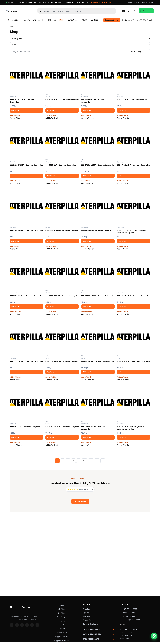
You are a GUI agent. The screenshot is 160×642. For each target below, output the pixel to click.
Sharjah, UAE (129, 20)
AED (143, 2)
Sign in (151, 2)
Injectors (61, 621)
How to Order (72, 20)
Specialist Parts (91, 639)
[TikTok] (27, 625)
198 (84, 461)
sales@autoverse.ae (130, 616)
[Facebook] (17, 625)
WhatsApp (147, 11)
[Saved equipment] (123, 10)
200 (97, 461)
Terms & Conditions (90, 624)
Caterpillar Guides (92, 634)
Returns (86, 613)
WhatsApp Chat (129, 613)
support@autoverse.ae (131, 620)
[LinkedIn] (22, 625)
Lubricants (55, 20)
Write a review (80, 501)
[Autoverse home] (19, 11)
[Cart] (135, 10)
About (84, 20)
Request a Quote (111, 20)
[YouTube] (32, 625)
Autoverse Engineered (33, 20)
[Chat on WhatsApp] (154, 636)
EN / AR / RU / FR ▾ (134, 2)
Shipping (86, 609)
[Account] (129, 10)
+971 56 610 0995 (145, 20)
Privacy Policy (88, 620)
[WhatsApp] (37, 625)
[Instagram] (11, 625)
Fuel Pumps (61, 617)
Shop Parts (13, 20)
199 (90, 461)
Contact (94, 20)
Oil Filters (61, 613)
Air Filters (61, 609)
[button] (15, 115)
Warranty (86, 616)
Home (12, 27)
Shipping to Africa (62, 637)
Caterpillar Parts (91, 629)
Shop (62, 605)
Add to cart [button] (15, 110)
